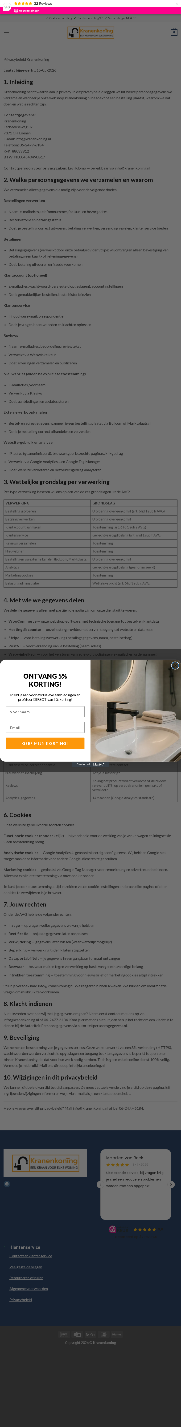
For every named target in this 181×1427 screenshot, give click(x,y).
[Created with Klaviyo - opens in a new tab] (90, 764)
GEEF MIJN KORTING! (45, 743)
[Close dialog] (175, 665)
